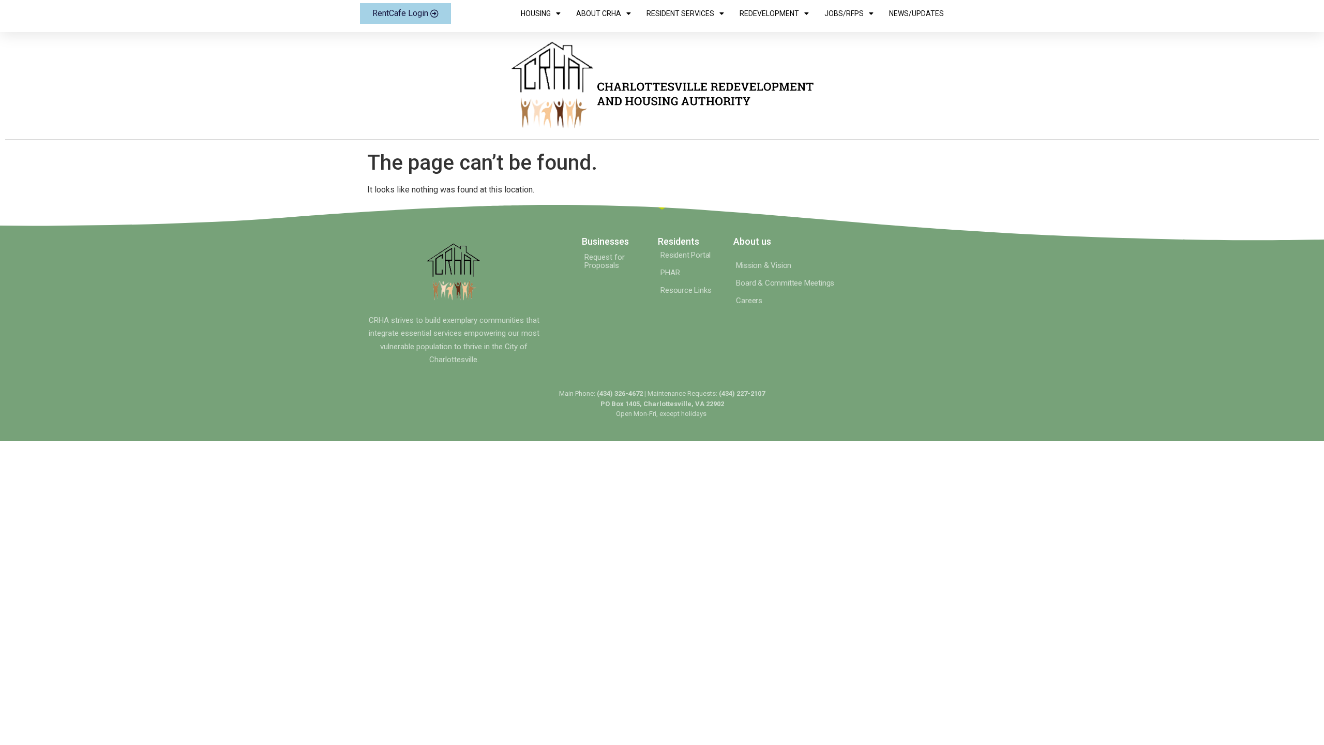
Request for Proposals (604, 261)
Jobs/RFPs (844, 13)
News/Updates (916, 13)
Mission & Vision (763, 265)
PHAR (670, 272)
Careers (749, 300)
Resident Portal (685, 255)
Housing (536, 13)
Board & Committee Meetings (785, 283)
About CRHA (598, 13)
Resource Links (685, 290)
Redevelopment (769, 13)
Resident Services (680, 13)
